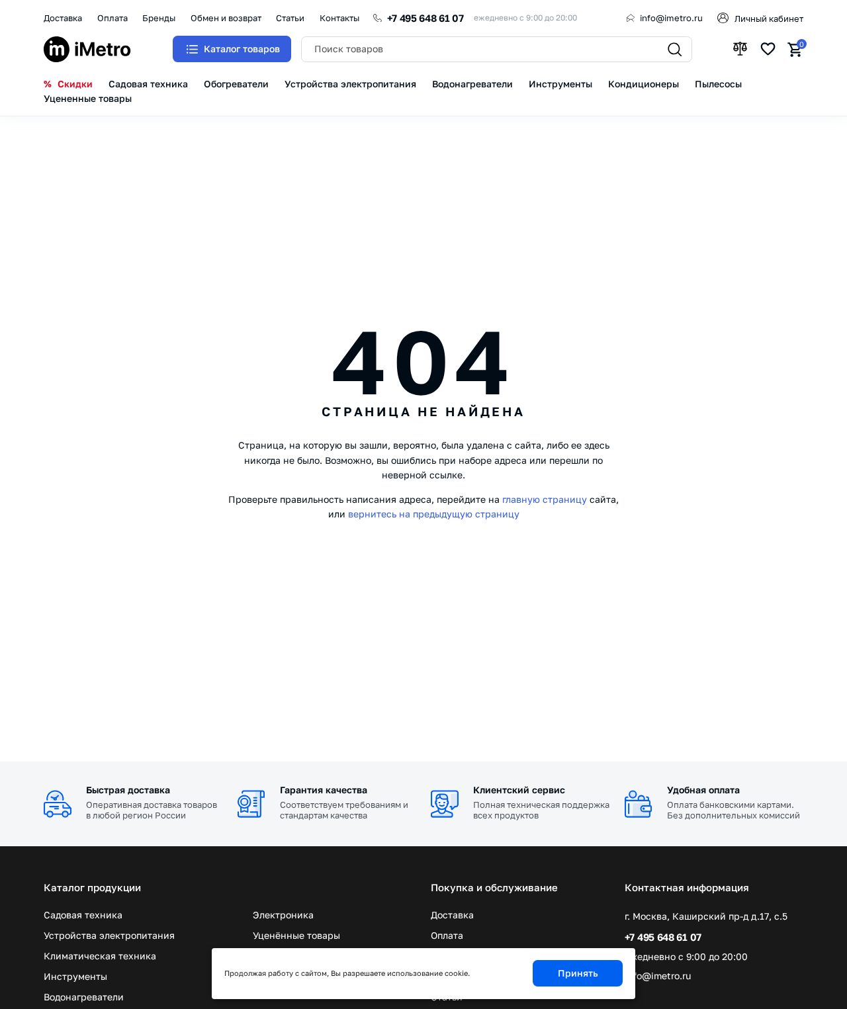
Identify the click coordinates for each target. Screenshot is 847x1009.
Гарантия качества (323, 789)
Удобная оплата (703, 789)
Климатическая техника (100, 956)
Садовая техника (83, 915)
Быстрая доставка (128, 789)
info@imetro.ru (671, 18)
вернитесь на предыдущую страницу (433, 513)
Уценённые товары (296, 935)
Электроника (283, 915)
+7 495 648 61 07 (425, 18)
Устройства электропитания (109, 935)
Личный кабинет (769, 18)
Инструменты (75, 976)
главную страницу (544, 499)
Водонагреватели (84, 997)
